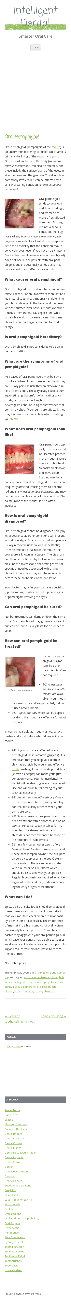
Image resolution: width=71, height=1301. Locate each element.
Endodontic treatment (18, 1185)
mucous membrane (24, 986)
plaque (9, 991)
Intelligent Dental (35, 17)
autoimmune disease (36, 977)
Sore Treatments (15, 1237)
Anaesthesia (12, 1110)
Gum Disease (13, 1195)
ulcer (17, 991)
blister (54, 977)
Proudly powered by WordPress (23, 1294)
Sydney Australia (15, 1242)
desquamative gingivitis (40, 982)
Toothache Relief (15, 1256)
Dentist (9, 1166)
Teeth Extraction (14, 1246)
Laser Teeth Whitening (18, 1199)
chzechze (49, 991)
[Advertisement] (35, 87)
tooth (15, 769)
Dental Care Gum (15, 1138)
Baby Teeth (11, 1115)
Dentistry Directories (17, 1171)
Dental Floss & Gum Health (20, 1152)
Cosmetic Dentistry (16, 1129)
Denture (10, 1176)
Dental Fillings (13, 1148)
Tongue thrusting (53, 1016)
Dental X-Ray (12, 1162)
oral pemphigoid (46, 986)
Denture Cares (13, 1181)
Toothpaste (12, 1265)
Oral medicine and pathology (22, 1218)
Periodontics (12, 1232)
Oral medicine (13, 1214)
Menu (36, 47)
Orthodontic (12, 1228)
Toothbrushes (13, 1261)
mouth (56, 147)
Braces (9, 1119)
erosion (59, 982)
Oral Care (10, 1209)
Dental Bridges (13, 1134)
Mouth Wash (12, 1204)
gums (8, 986)
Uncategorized (13, 1270)
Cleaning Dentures (16, 1124)
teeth (14, 419)
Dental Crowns (13, 1143)
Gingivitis (10, 1190)
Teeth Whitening (14, 1251)
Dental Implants (14, 1157)
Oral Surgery (12, 1223)
